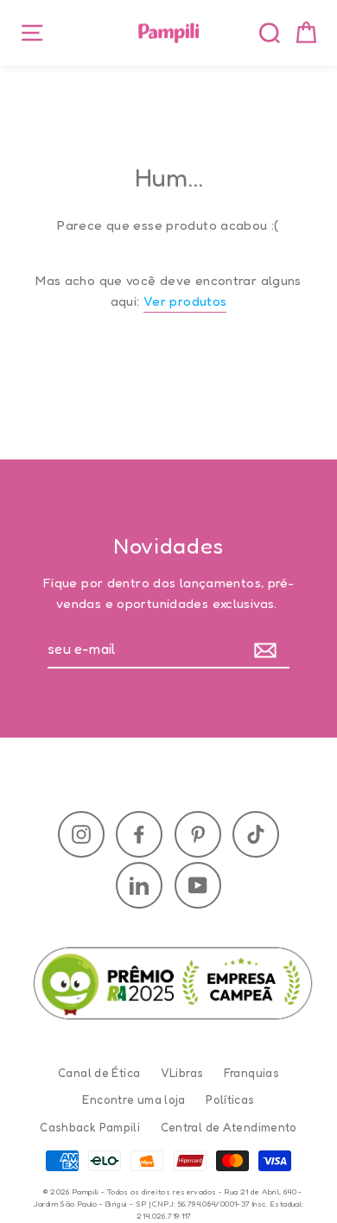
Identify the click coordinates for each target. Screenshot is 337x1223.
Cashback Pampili (90, 1127)
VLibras (182, 1073)
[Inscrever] (269, 650)
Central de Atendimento (229, 1127)
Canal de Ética (99, 1073)
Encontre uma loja (133, 1099)
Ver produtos (185, 301)
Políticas (230, 1099)
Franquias (251, 1073)
